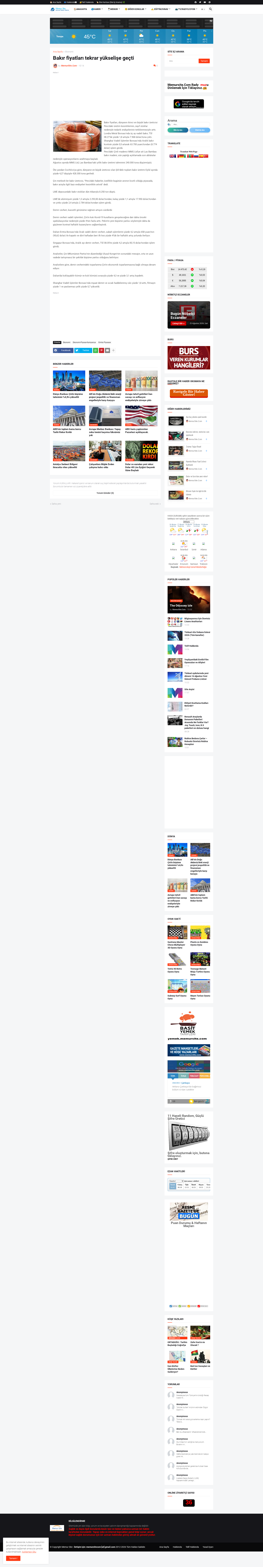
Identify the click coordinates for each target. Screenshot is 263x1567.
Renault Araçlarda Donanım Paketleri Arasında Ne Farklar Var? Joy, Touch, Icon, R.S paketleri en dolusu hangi (196, 722)
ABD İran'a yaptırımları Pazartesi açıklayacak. (136, 431)
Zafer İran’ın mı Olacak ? (197, 1343)
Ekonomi (69, 52)
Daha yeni (56, 504)
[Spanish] (201, 156)
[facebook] (195, 2)
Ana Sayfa (58, 52)
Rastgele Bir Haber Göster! (189, 392)
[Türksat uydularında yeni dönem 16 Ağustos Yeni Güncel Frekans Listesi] (175, 677)
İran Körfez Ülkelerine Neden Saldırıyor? (176, 1369)
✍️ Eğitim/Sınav (159, 9)
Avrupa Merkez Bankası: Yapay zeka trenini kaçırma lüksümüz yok (105, 432)
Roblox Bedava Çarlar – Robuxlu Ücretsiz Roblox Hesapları (196, 741)
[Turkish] (205, 156)
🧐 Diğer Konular (134, 9)
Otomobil (173, 433)
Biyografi (173, 448)
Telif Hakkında (191, 646)
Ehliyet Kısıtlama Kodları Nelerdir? (196, 704)
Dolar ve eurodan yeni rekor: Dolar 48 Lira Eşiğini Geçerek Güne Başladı (140, 467)
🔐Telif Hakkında (87, 2)
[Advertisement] (105, 95)
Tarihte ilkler (174, 418)
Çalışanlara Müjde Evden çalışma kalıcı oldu (101, 466)
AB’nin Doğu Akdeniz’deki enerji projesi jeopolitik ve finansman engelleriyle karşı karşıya (105, 397)
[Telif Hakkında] (175, 649)
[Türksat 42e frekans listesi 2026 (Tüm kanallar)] (175, 636)
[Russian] (196, 156)
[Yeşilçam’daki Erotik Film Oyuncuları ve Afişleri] (175, 663)
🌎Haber (96, 9)
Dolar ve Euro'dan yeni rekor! (197, 476)
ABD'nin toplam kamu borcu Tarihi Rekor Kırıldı (67, 431)
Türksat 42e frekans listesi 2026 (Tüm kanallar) (197, 633)
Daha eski (154, 504)
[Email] (107, 350)
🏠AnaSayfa (80, 9)
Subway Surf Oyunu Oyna (177, 997)
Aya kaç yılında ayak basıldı (196, 416)
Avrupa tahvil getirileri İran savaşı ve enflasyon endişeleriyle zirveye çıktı (138, 397)
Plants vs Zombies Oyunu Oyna (199, 943)
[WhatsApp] (95, 350)
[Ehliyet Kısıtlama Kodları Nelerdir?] (175, 707)
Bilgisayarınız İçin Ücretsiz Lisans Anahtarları (197, 620)
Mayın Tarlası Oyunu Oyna (200, 997)
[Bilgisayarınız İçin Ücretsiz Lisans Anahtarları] (175, 622)
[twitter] (200, 2)
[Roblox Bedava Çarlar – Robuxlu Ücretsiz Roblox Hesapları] (175, 742)
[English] (171, 156)
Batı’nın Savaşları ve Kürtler (200, 1367)
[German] (181, 156)
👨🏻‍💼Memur (113, 9)
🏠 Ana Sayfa (55, 2)
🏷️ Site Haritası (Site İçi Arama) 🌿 (110, 2)
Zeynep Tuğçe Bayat (193, 446)
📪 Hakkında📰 (70, 2)
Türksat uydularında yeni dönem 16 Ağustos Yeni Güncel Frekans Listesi (196, 676)
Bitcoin (172, 493)
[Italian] (186, 156)
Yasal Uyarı (208, 1547)
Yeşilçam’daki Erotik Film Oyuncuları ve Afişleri (196, 661)
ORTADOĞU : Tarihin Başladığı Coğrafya (177, 1343)
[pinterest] (209, 2)
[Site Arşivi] (175, 693)
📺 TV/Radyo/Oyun (185, 9)
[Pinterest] (101, 350)
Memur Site (67, 1547)
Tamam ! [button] (13, 1558)
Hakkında (177, 1547)
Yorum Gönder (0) (105, 493)
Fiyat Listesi (174, 463)
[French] (176, 156)
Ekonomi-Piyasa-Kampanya (84, 342)
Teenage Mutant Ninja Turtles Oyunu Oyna (200, 972)
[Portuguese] (191, 156)
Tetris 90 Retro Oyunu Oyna (175, 970)
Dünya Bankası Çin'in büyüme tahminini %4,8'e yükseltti (68, 395)
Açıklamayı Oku (29, 1552)
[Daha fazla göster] (113, 350)
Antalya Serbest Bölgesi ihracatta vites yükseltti (65, 466)
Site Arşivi (189, 689)
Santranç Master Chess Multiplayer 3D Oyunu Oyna (176, 945)
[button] (203, 9)
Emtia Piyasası (104, 342)
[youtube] (205, 2)
